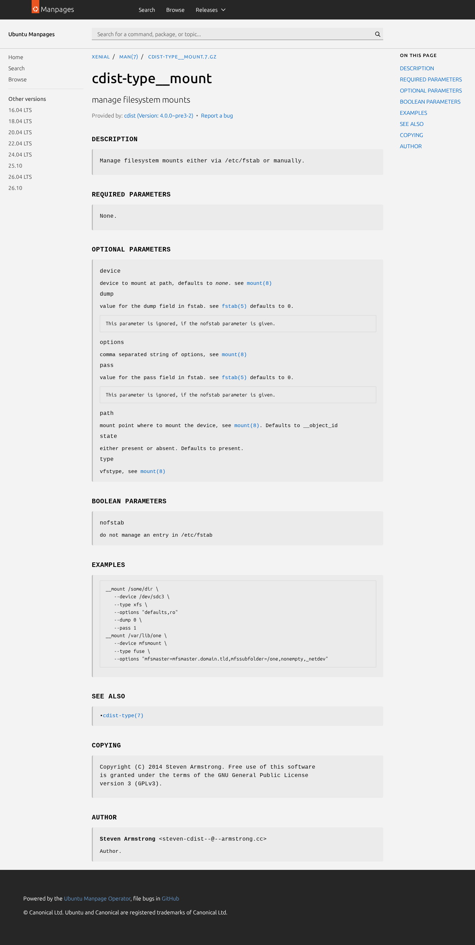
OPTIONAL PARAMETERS (431, 90)
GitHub (170, 898)
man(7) (128, 56)
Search (147, 10)
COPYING (411, 135)
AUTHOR (411, 146)
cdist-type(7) (123, 716)
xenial (101, 56)
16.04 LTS (20, 110)
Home (15, 57)
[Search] (377, 34)
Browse (175, 10)
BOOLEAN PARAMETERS (430, 101)
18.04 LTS (20, 121)
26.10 (15, 188)
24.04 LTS (20, 154)
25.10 (15, 165)
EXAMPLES (413, 113)
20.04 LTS (20, 132)
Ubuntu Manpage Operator (97, 898)
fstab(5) (234, 307)
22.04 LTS (20, 143)
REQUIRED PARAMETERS (431, 79)
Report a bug (217, 115)
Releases (207, 10)
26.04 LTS (20, 177)
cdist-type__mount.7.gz (182, 56)
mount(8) (259, 284)
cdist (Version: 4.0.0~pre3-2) (158, 115)
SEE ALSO (412, 124)
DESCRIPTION (417, 68)
